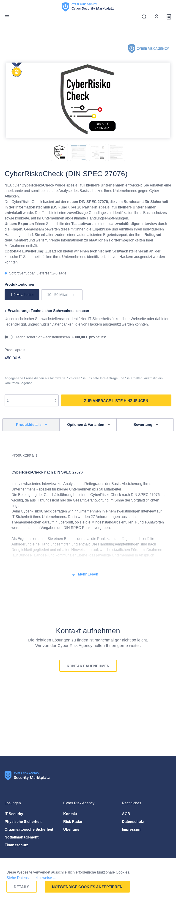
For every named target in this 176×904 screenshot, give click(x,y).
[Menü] (8, 16)
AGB (126, 814)
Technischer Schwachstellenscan (61, 337)
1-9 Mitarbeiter (22, 295)
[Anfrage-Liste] (167, 16)
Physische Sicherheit (23, 822)
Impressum (131, 829)
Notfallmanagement (21, 837)
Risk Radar (72, 822)
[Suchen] (143, 16)
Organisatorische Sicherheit (29, 829)
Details (22, 887)
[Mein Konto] (155, 16)
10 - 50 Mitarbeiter (62, 295)
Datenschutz (133, 822)
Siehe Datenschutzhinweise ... (31, 878)
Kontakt (70, 814)
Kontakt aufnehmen (88, 666)
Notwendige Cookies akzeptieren (87, 887)
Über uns (71, 829)
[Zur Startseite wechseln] (88, 6)
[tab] (31, 425)
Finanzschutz (16, 845)
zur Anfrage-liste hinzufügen (116, 401)
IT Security (14, 814)
